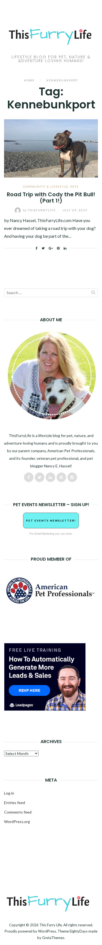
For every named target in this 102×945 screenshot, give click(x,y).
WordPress (47, 931)
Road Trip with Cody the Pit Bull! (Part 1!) (51, 197)
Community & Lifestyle (45, 186)
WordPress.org (17, 821)
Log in (9, 793)
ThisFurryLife (40, 210)
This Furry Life (50, 925)
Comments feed (18, 812)
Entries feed (14, 802)
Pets (74, 186)
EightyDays (79, 931)
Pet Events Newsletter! (51, 520)
